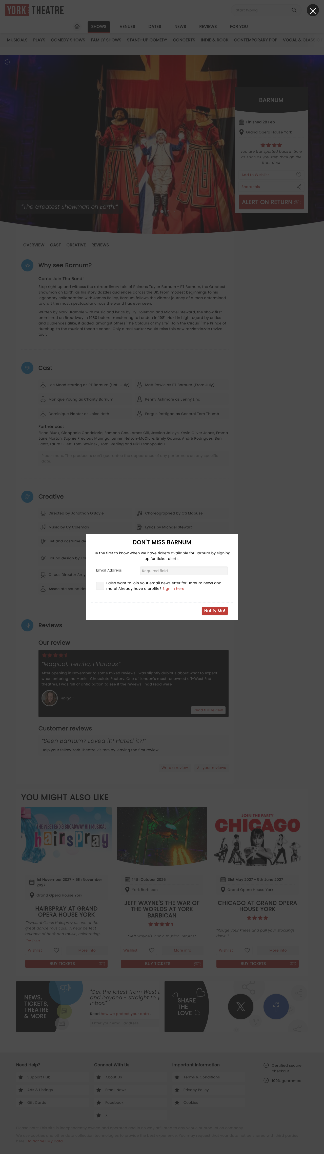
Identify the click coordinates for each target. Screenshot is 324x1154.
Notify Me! (214, 611)
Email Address (109, 570)
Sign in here (174, 588)
